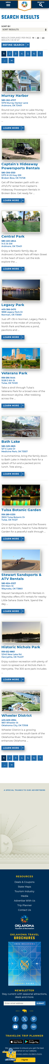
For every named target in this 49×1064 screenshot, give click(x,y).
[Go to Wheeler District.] (21, 701)
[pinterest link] (33, 1019)
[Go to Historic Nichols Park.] (21, 632)
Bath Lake (10, 442)
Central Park (13, 236)
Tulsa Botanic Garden (21, 510)
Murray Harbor (14, 96)
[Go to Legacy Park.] (21, 290)
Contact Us (24, 910)
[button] (8, 4)
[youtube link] (15, 1026)
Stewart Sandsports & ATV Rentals (21, 577)
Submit (40, 1003)
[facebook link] (15, 1019)
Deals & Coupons (24, 882)
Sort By (5, 26)
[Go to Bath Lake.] (21, 427)
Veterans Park (14, 373)
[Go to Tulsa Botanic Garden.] (21, 495)
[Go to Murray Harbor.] (21, 81)
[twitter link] (24, 1019)
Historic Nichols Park (20, 647)
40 (43, 38)
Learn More (11, 128)
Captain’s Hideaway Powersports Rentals (20, 166)
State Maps (24, 886)
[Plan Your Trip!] (9, 1055)
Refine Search (13, 44)
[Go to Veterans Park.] (21, 358)
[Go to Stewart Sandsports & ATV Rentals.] (21, 560)
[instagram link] (24, 1026)
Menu (8, 2)
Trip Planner (24, 905)
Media (24, 896)
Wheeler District (16, 716)
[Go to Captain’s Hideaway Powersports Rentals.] (21, 149)
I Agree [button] (24, 1060)
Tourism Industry (24, 891)
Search (40, 2)
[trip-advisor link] (33, 1026)
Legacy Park (12, 305)
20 (38, 38)
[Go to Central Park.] (21, 222)
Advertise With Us (24, 900)
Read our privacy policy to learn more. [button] (24, 1054)
